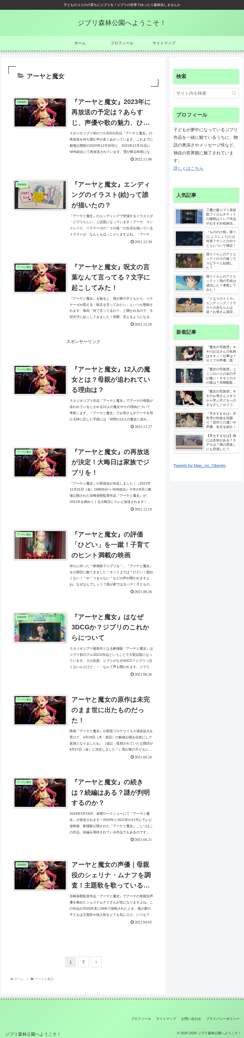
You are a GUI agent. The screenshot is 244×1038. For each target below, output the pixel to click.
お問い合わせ (191, 1019)
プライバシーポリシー (222, 1019)
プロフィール (141, 1019)
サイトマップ (166, 1019)
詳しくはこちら (188, 168)
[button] (234, 93)
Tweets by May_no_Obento (199, 465)
